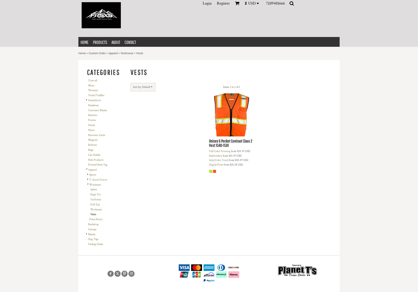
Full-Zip (95, 204)
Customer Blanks (97, 110)
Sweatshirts (94, 100)
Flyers (91, 130)
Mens (91, 85)
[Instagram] (131, 274)
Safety (93, 189)
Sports (92, 175)
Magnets (93, 140)
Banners (92, 115)
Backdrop (93, 224)
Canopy (92, 229)
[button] (253, 3)
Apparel (113, 53)
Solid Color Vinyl (218, 160)
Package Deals (95, 244)
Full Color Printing (219, 151)
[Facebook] (111, 274)
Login (207, 3)
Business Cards (96, 135)
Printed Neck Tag (97, 165)
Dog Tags (93, 239)
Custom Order (97, 53)
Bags (90, 150)
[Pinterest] (124, 274)
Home (82, 53)
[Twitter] (118, 274)
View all (92, 80)
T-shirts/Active (98, 180)
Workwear (127, 53)
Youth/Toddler (96, 95)
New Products (96, 160)
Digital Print (216, 165)
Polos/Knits (96, 219)
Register (223, 3)
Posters (92, 120)
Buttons (92, 145)
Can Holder (94, 155)
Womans (93, 90)
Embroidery (215, 156)
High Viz (95, 194)
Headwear (93, 105)
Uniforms (95, 199)
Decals (91, 125)
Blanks (92, 234)
